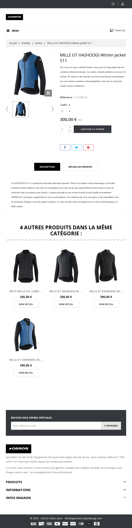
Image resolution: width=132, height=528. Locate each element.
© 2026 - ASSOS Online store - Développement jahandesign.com (66, 518)
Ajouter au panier (92, 129)
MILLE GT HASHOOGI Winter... (67, 291)
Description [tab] (47, 166)
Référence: (66, 97)
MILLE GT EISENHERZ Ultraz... (107, 291)
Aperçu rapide (26, 262)
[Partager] (65, 147)
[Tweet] (77, 147)
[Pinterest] (89, 147)
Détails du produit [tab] (80, 166)
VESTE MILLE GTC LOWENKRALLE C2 (31, 291)
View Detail (26, 304)
